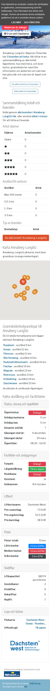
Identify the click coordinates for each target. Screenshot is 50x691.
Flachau (7, 366)
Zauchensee (10, 383)
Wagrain (8, 370)
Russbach (8, 345)
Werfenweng (10, 357)
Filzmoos (8, 353)
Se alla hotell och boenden (25, 84)
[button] (23, 281)
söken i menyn (39, 116)
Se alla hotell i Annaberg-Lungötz (26, 237)
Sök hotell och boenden (25, 91)
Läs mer (16, 22)
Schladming (9, 379)
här (26, 686)
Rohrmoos (9, 374)
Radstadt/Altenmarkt (15, 362)
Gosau (6, 349)
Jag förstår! (32, 22)
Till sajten (40, 627)
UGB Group (35, 683)
